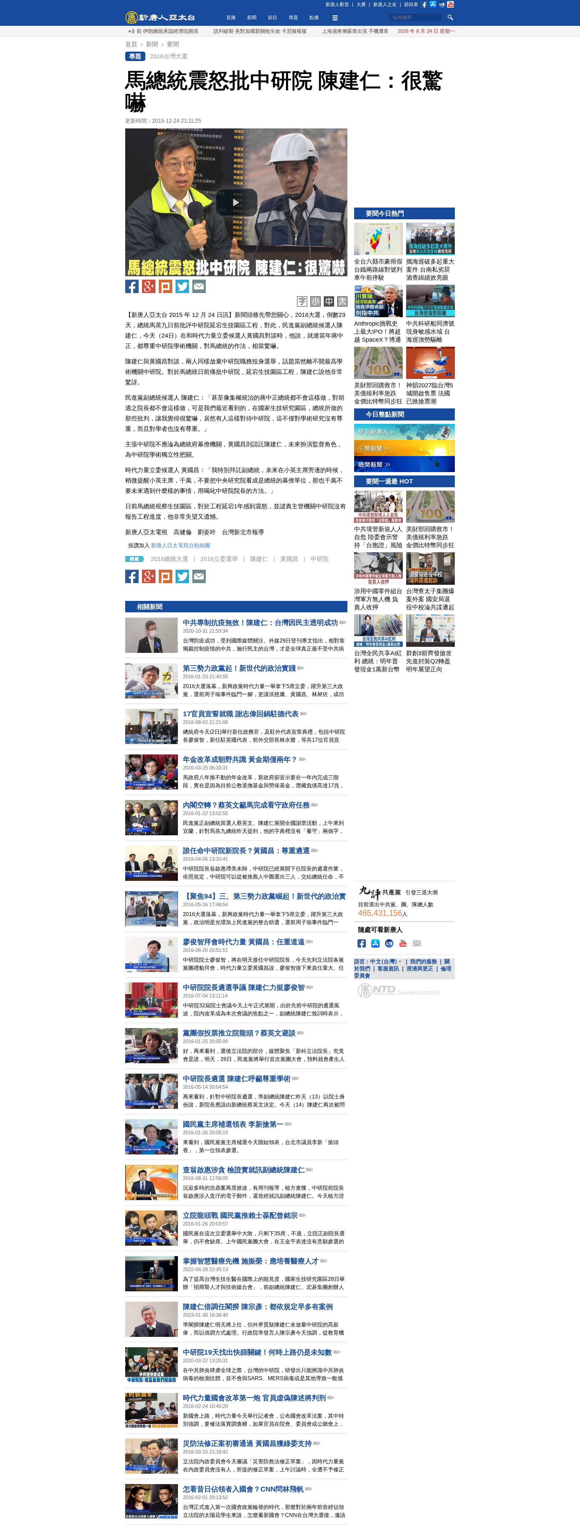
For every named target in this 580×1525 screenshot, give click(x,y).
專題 (293, 17)
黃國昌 (289, 559)
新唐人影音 (337, 4)
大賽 (361, 4)
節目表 (411, 4)
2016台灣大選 (169, 56)
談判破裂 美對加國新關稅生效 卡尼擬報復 (222, 31)
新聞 (251, 17)
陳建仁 (259, 559)
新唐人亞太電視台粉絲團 (180, 545)
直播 (231, 17)
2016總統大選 (169, 559)
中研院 (319, 559)
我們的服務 (423, 961)
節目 (272, 17)
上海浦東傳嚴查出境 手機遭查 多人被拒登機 (333, 31)
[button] (236, 202)
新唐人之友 (385, 4)
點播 (314, 17)
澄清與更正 (419, 968)
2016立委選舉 (219, 559)
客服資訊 (388, 968)
